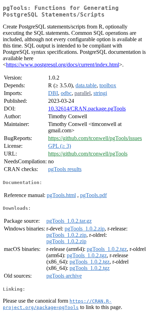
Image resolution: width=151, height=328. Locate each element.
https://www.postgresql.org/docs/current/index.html (62, 65)
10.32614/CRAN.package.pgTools (87, 109)
